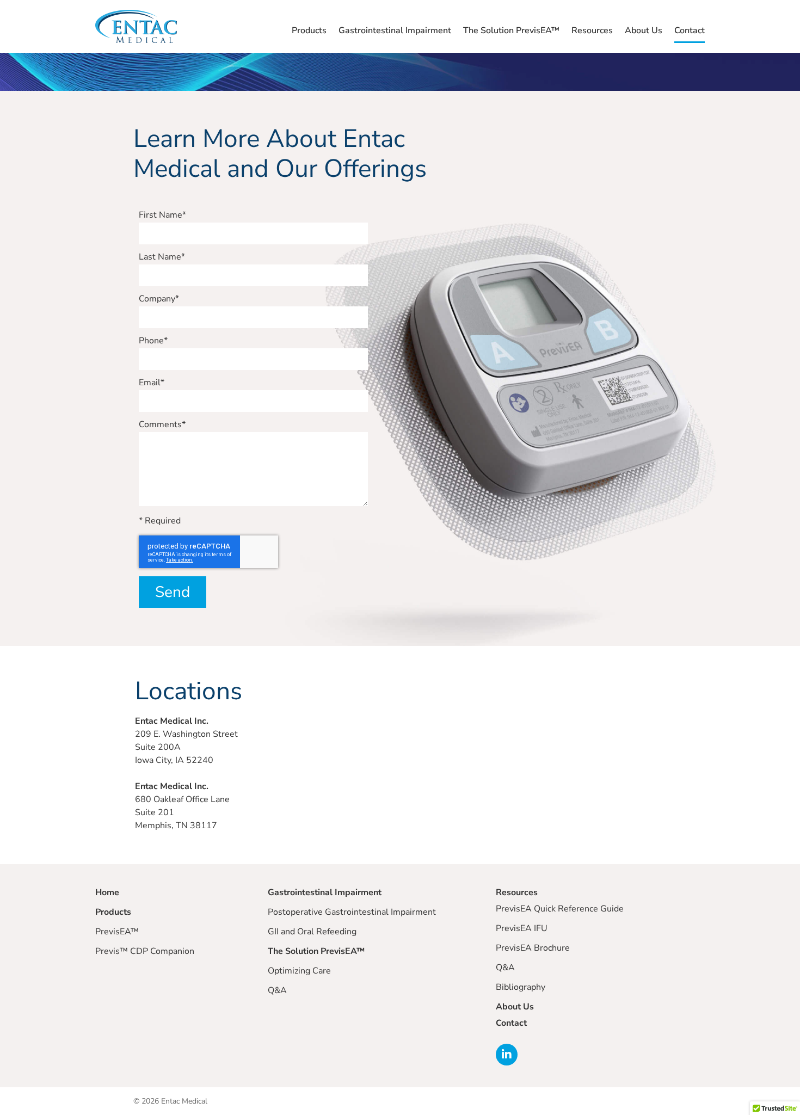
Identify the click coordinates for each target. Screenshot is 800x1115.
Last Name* (162, 257)
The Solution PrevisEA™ (511, 30)
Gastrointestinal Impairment (395, 30)
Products (309, 30)
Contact (689, 30)
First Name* (162, 216)
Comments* (162, 425)
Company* (159, 299)
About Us (643, 30)
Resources (592, 30)
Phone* (153, 341)
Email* (151, 383)
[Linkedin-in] (507, 1054)
